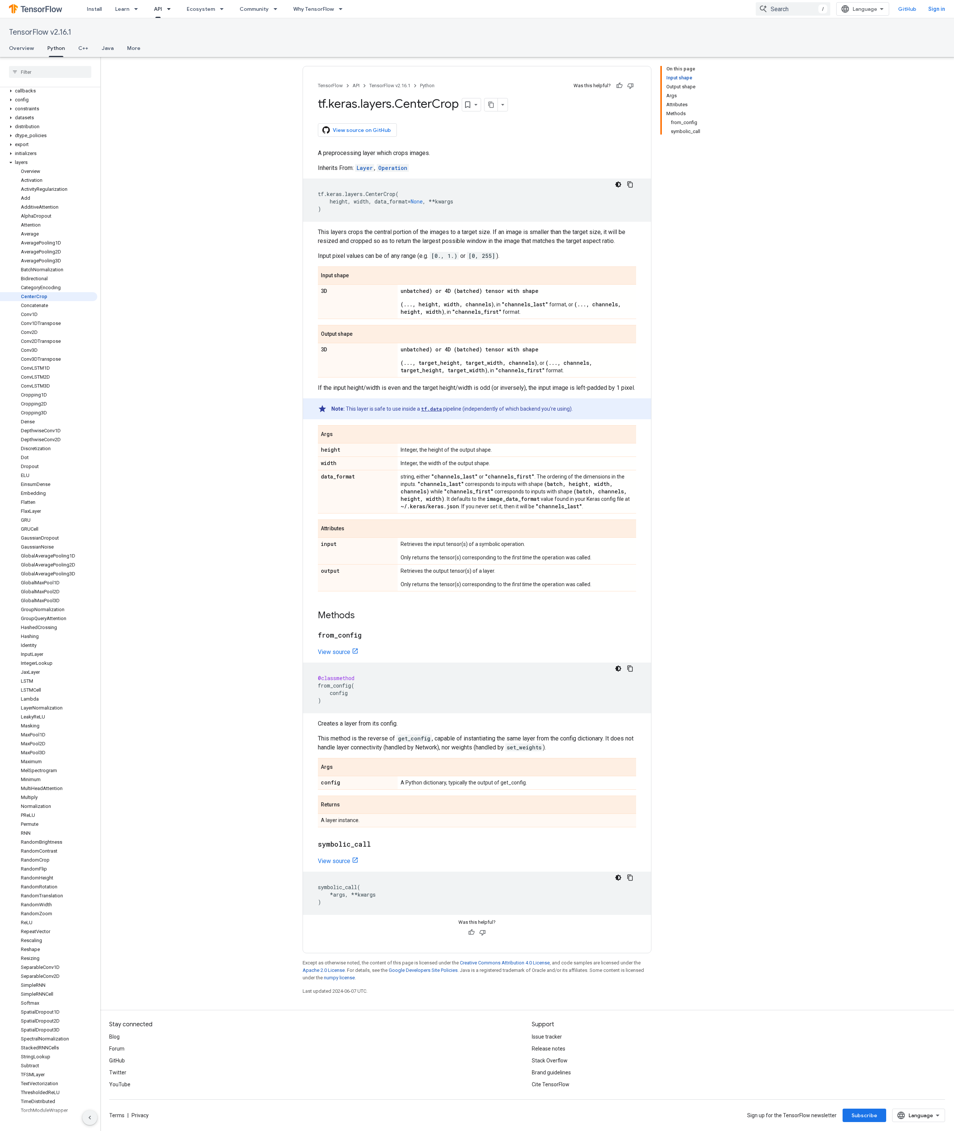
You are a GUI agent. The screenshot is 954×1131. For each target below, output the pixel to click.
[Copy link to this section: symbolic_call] (378, 844)
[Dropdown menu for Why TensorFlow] (343, 9)
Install (94, 9)
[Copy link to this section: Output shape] (360, 334)
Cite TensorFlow (550, 1084)
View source (334, 651)
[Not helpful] (630, 85)
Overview (21, 48)
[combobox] (793, 9)
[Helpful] (619, 85)
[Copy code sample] (630, 184)
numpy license (339, 977)
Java (108, 48)
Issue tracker (547, 1037)
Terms (116, 1115)
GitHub (907, 9)
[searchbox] (50, 72)
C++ (83, 48)
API (158, 9)
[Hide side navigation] (89, 1117)
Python (56, 48)
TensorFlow (330, 85)
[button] (48, 90)
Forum (116, 1049)
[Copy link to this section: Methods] (362, 616)
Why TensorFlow (313, 9)
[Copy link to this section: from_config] (368, 635)
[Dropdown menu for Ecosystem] (224, 9)
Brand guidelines (551, 1072)
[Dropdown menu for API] (171, 9)
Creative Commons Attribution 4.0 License (505, 963)
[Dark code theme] (618, 184)
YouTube (119, 1084)
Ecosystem (201, 9)
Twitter (117, 1072)
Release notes (548, 1049)
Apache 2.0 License (324, 970)
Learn (122, 9)
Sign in (936, 9)
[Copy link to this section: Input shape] (356, 276)
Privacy (140, 1115)
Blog (114, 1037)
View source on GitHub (362, 130)
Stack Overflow (550, 1061)
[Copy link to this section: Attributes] (351, 529)
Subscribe (864, 1115)
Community (254, 9)
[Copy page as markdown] (491, 104)
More (133, 48)
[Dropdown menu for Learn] (138, 9)
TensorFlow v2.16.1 (40, 32)
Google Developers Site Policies (423, 970)
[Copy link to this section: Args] (340, 434)
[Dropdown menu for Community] (278, 9)
